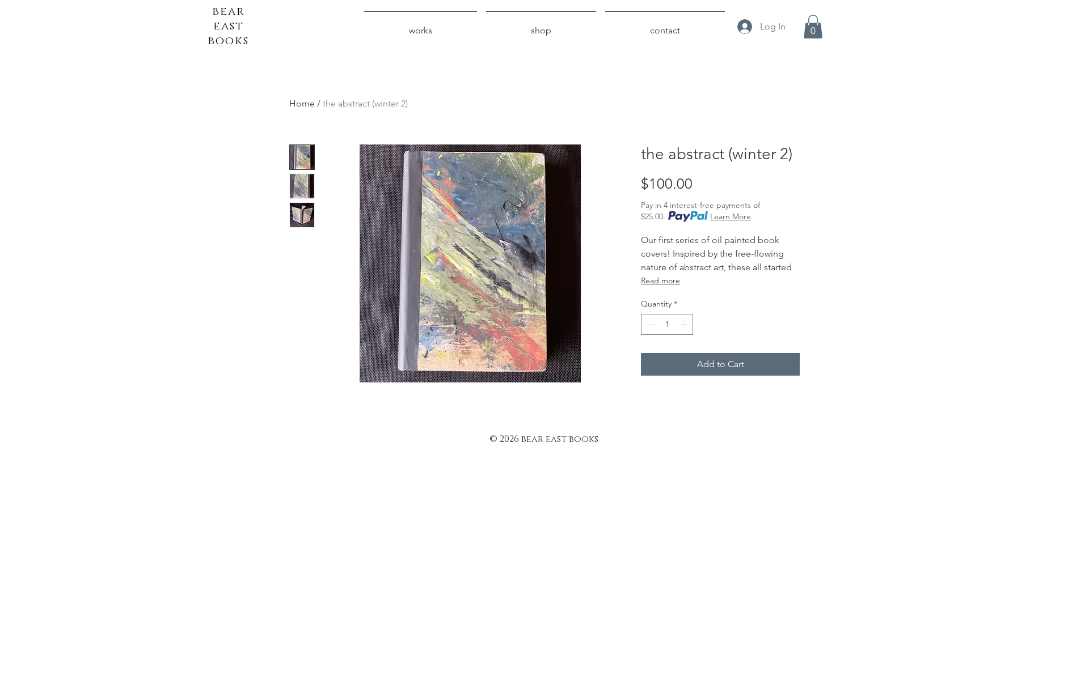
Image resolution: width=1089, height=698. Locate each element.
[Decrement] (650, 324)
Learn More (730, 216)
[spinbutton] (667, 324)
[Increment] (684, 324)
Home (302, 103)
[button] (813, 27)
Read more (660, 280)
